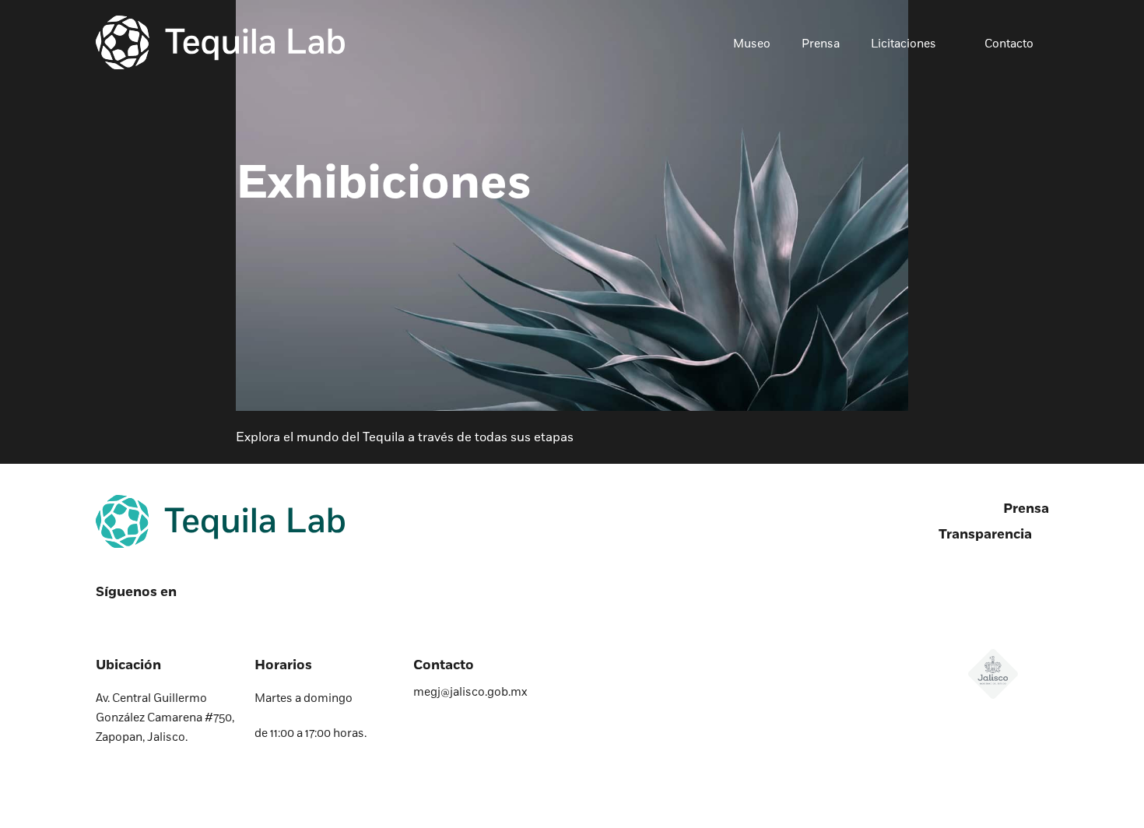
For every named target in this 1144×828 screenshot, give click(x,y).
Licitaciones (903, 44)
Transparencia (985, 534)
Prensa (821, 44)
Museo (751, 44)
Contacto (1008, 44)
